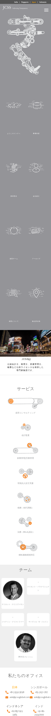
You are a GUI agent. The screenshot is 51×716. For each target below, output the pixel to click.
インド (39, 706)
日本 (15, 687)
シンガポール (39, 687)
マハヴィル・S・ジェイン (38, 622)
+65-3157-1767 (41, 692)
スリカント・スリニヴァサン (13, 604)
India (16, 2)
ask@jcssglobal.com (19, 697)
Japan (34, 2)
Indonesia (42, 2)
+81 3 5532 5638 (17, 692)
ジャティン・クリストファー (13, 622)
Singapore (24, 2)
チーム (25, 570)
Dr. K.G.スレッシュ (25, 657)
